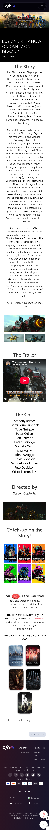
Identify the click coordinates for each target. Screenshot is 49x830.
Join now (39, 618)
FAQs (14, 798)
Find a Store (35, 803)
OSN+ (36, 756)
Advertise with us (24, 752)
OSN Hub (37, 752)
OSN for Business (39, 759)
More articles (37, 734)
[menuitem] (10, 6)
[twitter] (39, 775)
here (38, 720)
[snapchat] (33, 775)
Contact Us (35, 798)
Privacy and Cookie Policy (33, 813)
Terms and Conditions (14, 813)
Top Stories (14, 815)
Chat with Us (17, 803)
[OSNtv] (8, 747)
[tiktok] (22, 775)
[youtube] (27, 775)
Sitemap (35, 815)
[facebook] (10, 775)
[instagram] (16, 775)
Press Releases (25, 815)
